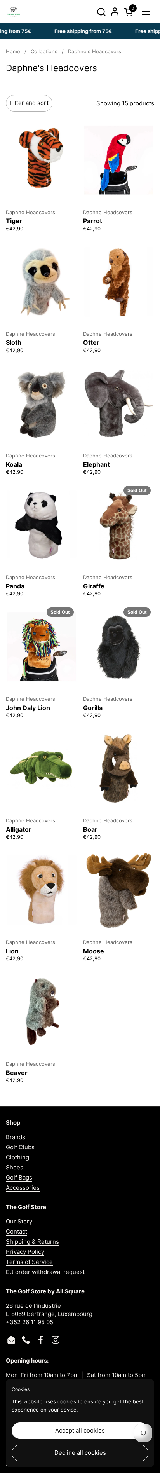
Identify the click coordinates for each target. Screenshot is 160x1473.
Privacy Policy (25, 1251)
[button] (101, 12)
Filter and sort (29, 102)
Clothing (17, 1157)
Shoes (14, 1167)
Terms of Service (29, 1261)
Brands (15, 1137)
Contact (16, 1231)
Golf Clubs (20, 1147)
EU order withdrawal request (45, 1272)
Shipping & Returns (32, 1241)
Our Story (19, 1221)
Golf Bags (19, 1177)
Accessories (23, 1187)
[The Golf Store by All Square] (13, 11)
